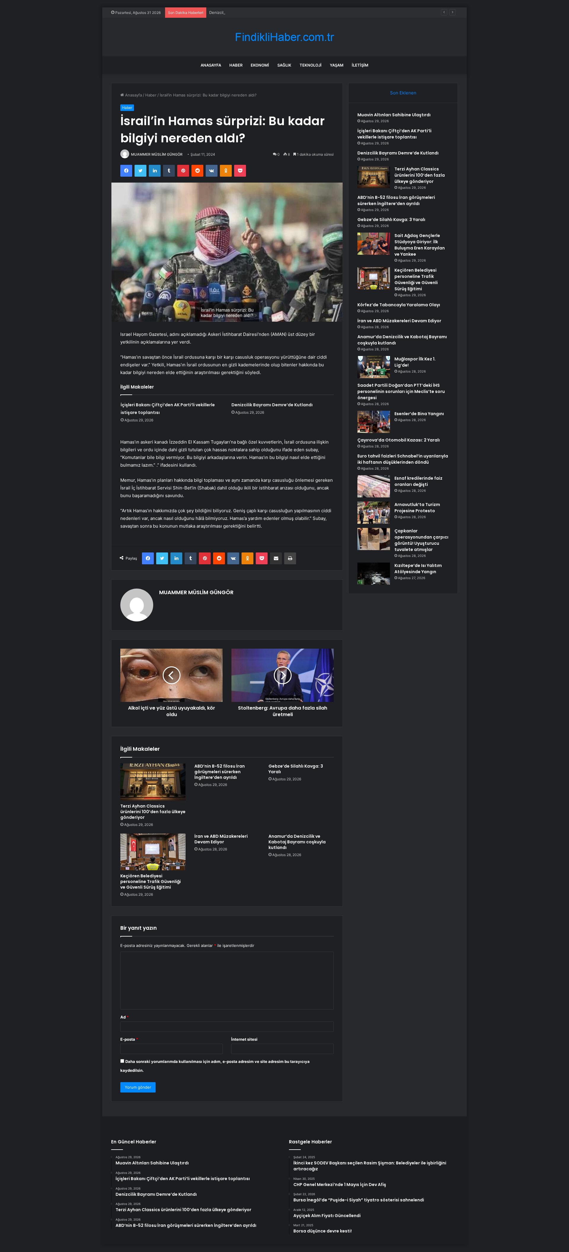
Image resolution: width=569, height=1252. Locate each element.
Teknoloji (311, 65)
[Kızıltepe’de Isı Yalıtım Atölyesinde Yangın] (373, 574)
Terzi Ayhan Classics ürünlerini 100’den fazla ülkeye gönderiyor (153, 811)
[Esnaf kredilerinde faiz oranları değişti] (373, 486)
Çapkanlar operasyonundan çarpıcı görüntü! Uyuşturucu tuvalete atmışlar (421, 540)
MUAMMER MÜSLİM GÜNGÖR (157, 154)
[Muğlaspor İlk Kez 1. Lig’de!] (373, 367)
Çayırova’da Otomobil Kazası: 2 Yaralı (398, 440)
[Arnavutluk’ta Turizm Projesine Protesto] (373, 513)
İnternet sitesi (244, 1039)
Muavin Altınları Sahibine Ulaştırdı (394, 115)
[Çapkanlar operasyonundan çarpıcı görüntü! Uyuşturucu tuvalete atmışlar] (373, 539)
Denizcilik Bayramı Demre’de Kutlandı (242, 12)
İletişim (360, 65)
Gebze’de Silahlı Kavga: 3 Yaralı (295, 769)
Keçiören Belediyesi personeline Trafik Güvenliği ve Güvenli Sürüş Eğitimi (150, 881)
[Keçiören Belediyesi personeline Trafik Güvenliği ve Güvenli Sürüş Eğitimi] (153, 852)
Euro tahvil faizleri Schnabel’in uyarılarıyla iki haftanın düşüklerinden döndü (402, 459)
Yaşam (336, 65)
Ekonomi (260, 65)
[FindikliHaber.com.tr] (284, 37)
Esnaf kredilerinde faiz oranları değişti (418, 481)
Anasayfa (211, 65)
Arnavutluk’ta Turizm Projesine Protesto (417, 508)
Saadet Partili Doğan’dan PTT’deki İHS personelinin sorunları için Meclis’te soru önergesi (401, 391)
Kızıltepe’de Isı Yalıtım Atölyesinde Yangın (418, 569)
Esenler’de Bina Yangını (419, 414)
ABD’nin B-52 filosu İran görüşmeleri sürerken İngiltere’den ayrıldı (219, 771)
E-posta (129, 1039)
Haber (235, 65)
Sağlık (284, 65)
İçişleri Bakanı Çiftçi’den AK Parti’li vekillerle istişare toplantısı (394, 134)
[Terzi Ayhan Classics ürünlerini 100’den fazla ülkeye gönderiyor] (153, 781)
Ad (124, 1017)
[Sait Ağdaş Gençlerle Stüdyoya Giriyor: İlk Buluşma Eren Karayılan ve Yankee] (373, 244)
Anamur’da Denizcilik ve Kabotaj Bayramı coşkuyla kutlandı (297, 841)
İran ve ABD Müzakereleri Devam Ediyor (221, 839)
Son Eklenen (403, 93)
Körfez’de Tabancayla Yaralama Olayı (398, 305)
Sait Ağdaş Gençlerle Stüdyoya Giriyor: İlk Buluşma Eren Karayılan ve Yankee (419, 245)
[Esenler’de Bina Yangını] (373, 422)
